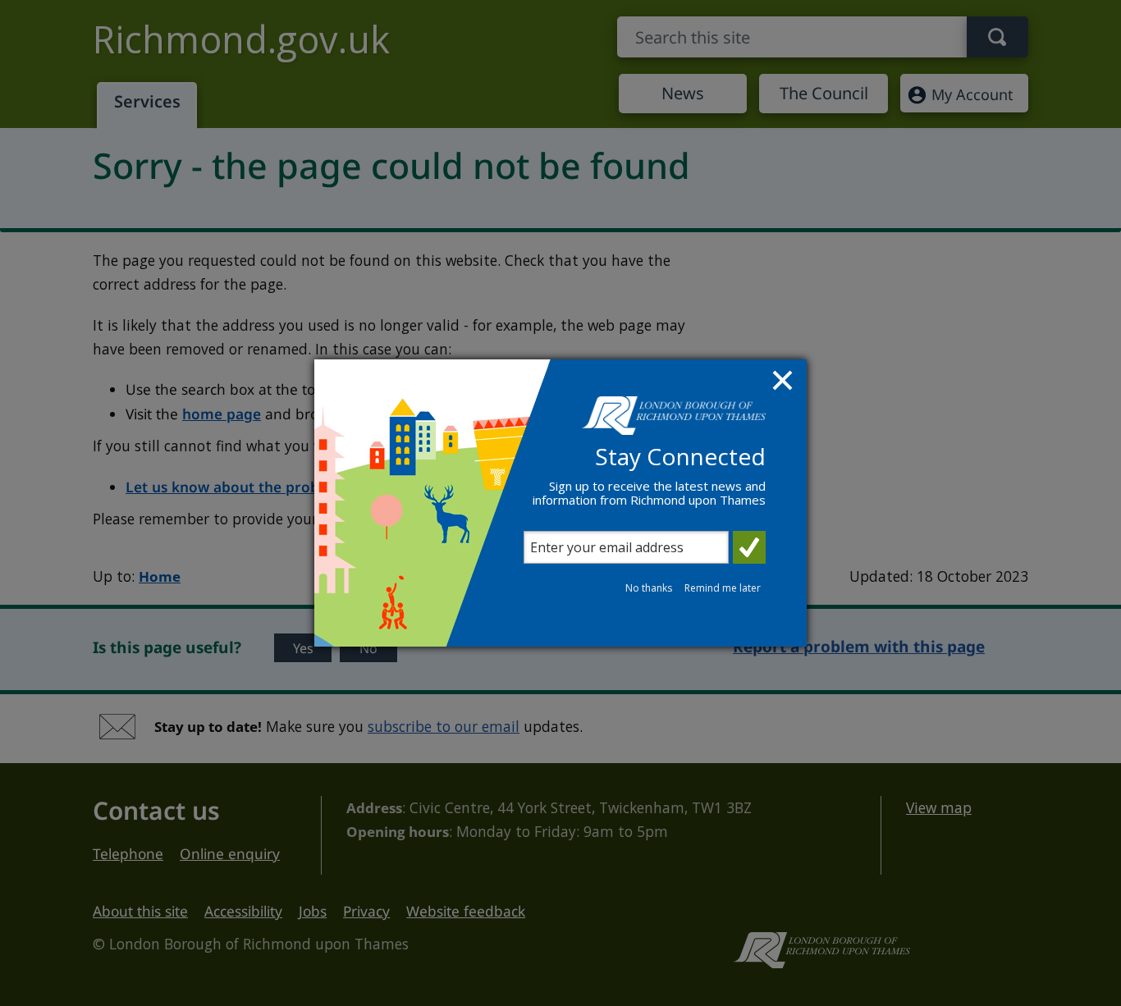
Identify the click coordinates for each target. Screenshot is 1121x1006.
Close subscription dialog (784, 382)
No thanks (648, 588)
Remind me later (722, 588)
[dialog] (560, 503)
